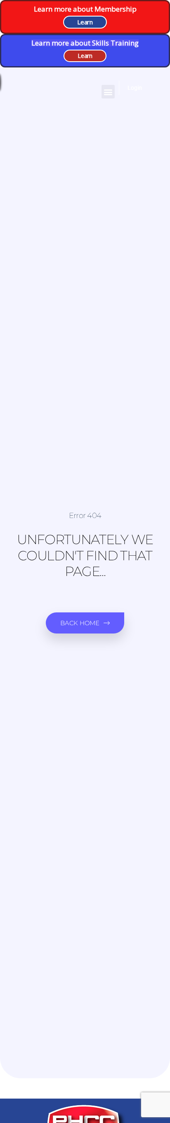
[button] (108, 91)
